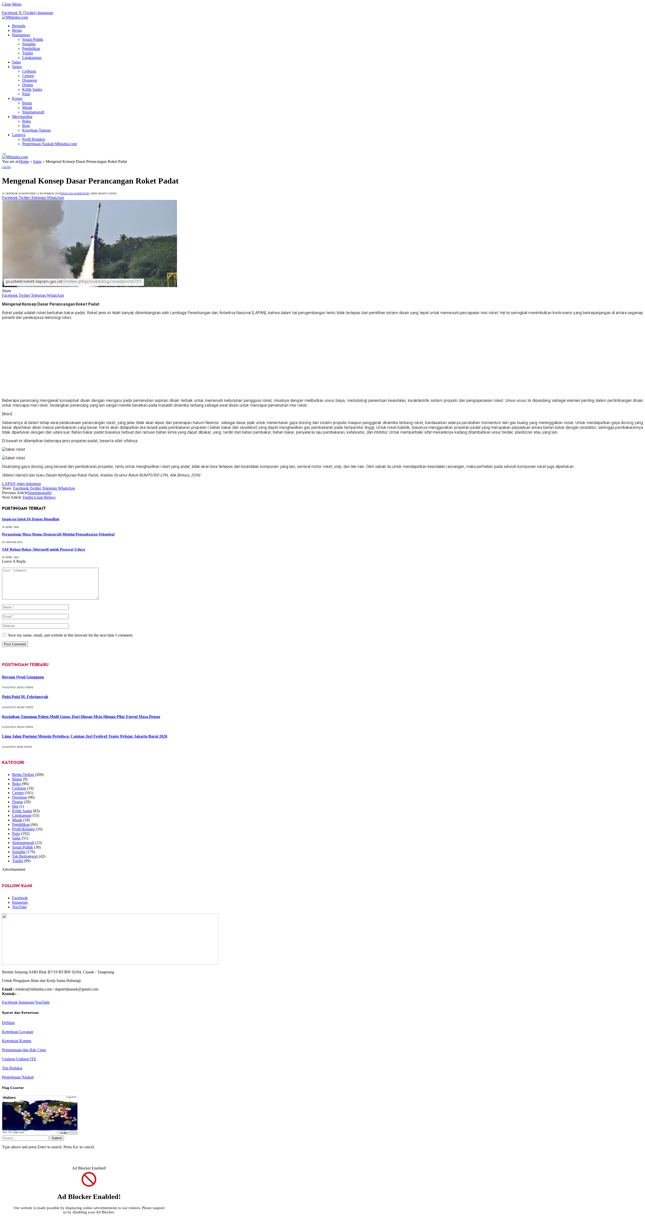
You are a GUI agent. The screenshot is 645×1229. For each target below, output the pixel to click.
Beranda (18, 26)
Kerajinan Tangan (36, 130)
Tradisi (27, 53)
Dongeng (29, 80)
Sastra (17, 67)
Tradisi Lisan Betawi (38, 497)
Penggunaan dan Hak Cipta (24, 1050)
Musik (27, 107)
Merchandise (22, 116)
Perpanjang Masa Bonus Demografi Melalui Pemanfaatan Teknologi (58, 534)
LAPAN (9, 484)
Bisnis (27, 103)
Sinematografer (39, 493)
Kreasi (17, 98)
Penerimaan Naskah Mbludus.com (49, 144)
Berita (17, 30)
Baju (26, 126)
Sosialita (29, 44)
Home (24, 161)
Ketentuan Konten (16, 1041)
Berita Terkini (23, 774)
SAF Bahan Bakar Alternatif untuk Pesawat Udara (43, 549)
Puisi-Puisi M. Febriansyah (25, 697)
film (15, 806)
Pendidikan (31, 48)
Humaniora (21, 35)
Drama (27, 85)
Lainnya (18, 135)
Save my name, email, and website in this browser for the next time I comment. (70, 635)
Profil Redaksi (33, 139)
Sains (16, 62)
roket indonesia (29, 484)
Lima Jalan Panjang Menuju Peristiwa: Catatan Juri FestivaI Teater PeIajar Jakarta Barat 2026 (84, 736)
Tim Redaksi (12, 1068)
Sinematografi (33, 112)
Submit (57, 1138)
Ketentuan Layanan (17, 1032)
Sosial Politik (32, 39)
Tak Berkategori (25, 856)
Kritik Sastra (32, 89)
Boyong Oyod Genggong (23, 677)
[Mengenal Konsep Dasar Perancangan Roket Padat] (89, 446)
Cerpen (28, 76)
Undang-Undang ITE (19, 1059)
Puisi (26, 94)
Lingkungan (32, 57)
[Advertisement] (322, 359)
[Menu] (4, 154)
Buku (26, 121)
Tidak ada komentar (74, 193)
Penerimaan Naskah (18, 1077)
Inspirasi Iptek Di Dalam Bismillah (30, 519)
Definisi (8, 1023)
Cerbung (29, 71)
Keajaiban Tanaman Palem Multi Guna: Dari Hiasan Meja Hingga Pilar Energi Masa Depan (81, 716)
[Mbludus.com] (15, 17)
